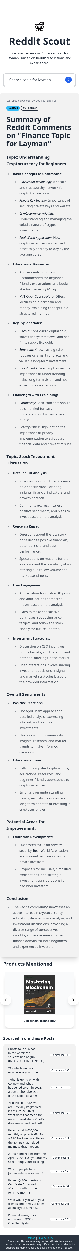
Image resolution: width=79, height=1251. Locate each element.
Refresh (32, 108)
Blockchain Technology (35, 182)
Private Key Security (33, 200)
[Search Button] (68, 80)
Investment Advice (32, 368)
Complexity (27, 403)
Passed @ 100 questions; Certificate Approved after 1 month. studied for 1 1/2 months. (38, 1186)
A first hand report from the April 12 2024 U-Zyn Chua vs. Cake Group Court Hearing (38, 1158)
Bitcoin (24, 331)
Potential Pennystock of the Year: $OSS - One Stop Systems (38, 1219)
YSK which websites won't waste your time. (38, 1070)
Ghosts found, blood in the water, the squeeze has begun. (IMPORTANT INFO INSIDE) (38, 1055)
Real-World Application (35, 237)
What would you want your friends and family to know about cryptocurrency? (38, 1204)
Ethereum (26, 349)
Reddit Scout (39, 41)
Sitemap (30, 1238)
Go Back (13, 108)
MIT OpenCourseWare (36, 296)
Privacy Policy (45, 1238)
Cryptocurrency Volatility (36, 213)
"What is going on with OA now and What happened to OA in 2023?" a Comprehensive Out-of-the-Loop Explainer (38, 1088)
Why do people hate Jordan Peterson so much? (38, 1171)
